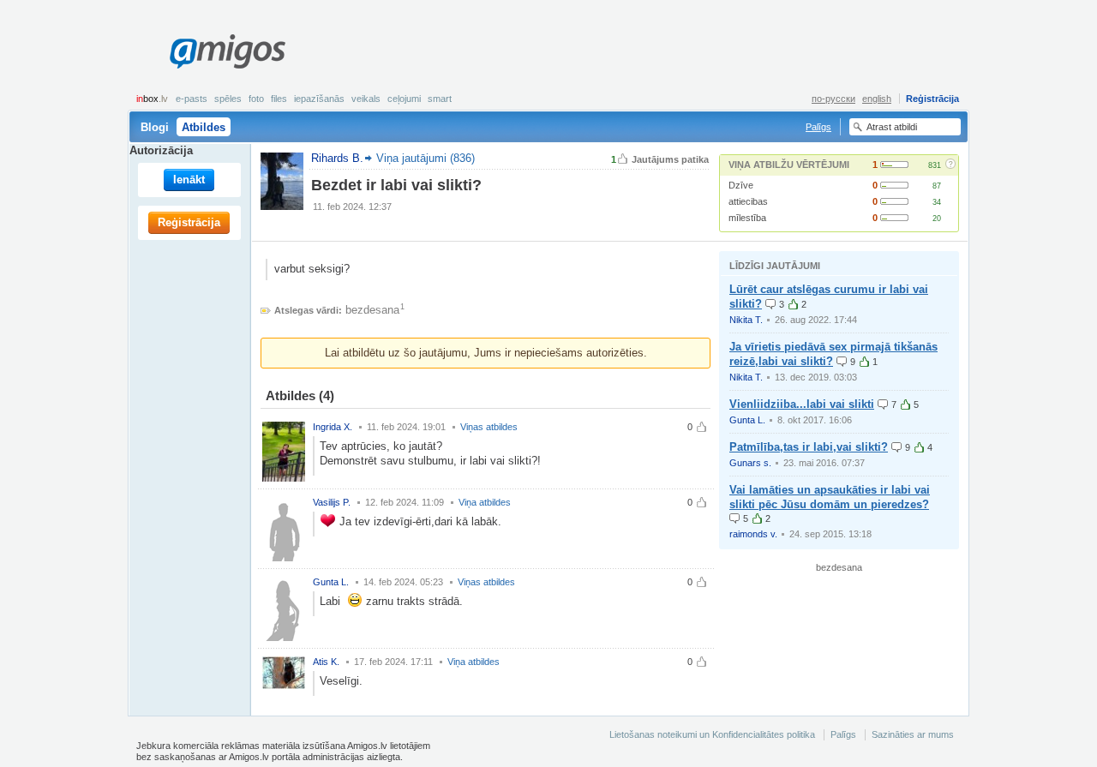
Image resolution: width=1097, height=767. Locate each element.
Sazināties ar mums (913, 734)
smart (440, 98)
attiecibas (748, 201)
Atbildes (203, 127)
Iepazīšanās (319, 98)
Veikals (366, 98)
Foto (256, 98)
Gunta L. (747, 420)
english (876, 98)
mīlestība (747, 218)
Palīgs (818, 127)
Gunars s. (750, 463)
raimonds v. (753, 534)
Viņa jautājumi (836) (425, 158)
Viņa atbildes (485, 502)
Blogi (155, 127)
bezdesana (372, 309)
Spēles (228, 98)
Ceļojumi (404, 98)
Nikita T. (746, 320)
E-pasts (191, 98)
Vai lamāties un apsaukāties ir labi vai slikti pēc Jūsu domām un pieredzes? (829, 497)
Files (279, 98)
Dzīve (740, 185)
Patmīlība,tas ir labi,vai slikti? (808, 446)
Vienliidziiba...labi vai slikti (801, 404)
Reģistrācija (932, 98)
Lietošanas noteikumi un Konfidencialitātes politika (712, 734)
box (152, 98)
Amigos (227, 51)
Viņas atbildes (489, 427)
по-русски (833, 98)
